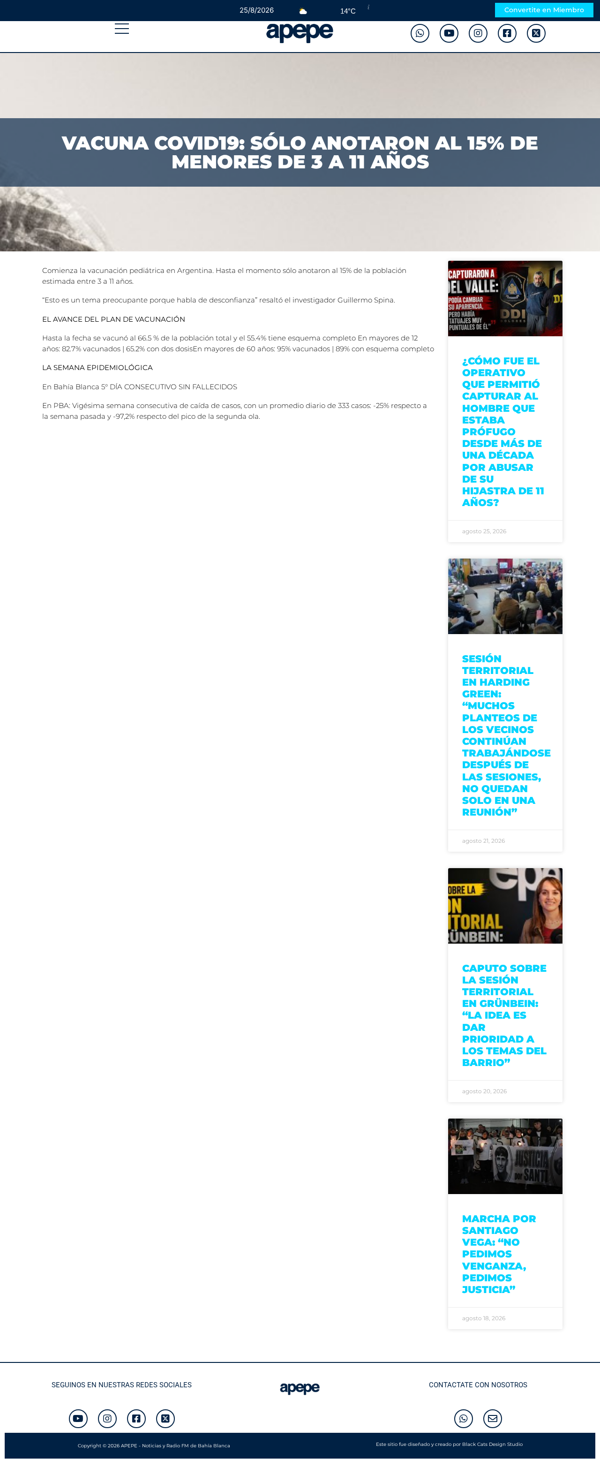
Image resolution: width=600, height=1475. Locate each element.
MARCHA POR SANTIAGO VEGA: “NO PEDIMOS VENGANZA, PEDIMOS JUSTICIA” (499, 1254)
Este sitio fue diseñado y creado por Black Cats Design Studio (449, 1444)
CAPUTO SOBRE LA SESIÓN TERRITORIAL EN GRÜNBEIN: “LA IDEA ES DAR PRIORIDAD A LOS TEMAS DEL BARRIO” (504, 1015)
